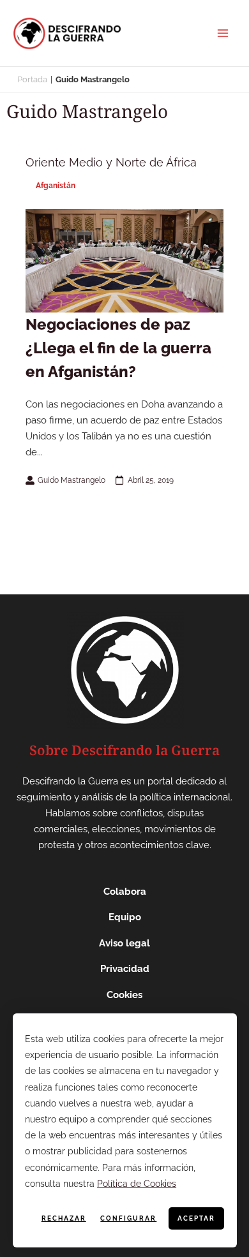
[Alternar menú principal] (222, 33)
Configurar (128, 1218)
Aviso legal (124, 943)
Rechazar (64, 1218)
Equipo (125, 917)
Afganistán (55, 185)
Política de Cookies (136, 1184)
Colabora (124, 891)
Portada (32, 79)
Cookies (124, 995)
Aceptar (196, 1218)
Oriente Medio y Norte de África (111, 162)
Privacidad (124, 968)
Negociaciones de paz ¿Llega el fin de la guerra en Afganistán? (118, 348)
